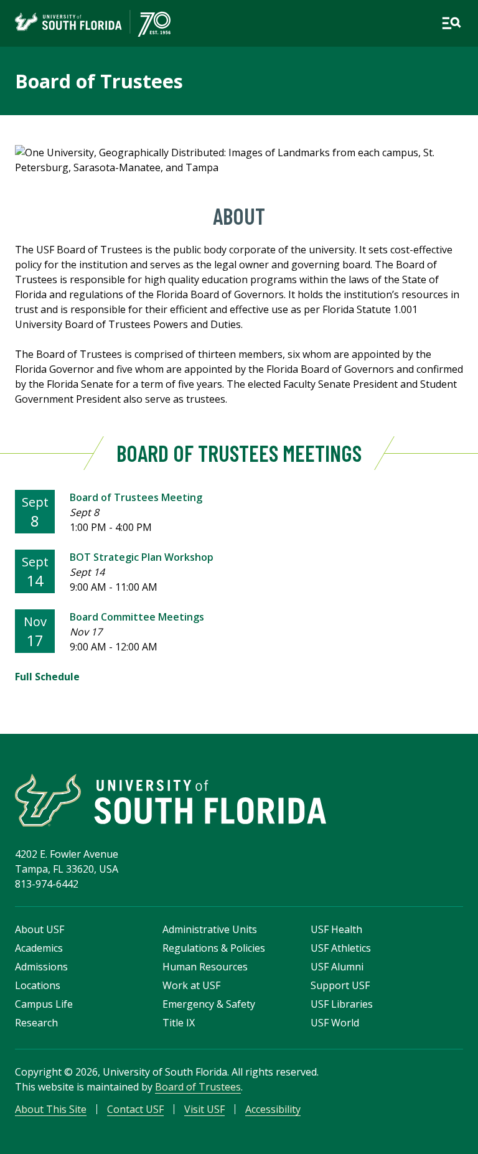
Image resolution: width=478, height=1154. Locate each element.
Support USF (340, 985)
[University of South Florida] (170, 800)
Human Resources (205, 966)
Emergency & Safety (208, 1004)
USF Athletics (341, 948)
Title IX (178, 1023)
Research (36, 1023)
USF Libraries (342, 1004)
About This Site (51, 1109)
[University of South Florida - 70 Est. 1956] (93, 23)
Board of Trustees (99, 81)
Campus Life (44, 1004)
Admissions (41, 966)
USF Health (336, 929)
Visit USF (204, 1109)
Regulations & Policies (213, 948)
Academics (39, 948)
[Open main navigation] (451, 23)
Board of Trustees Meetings (239, 452)
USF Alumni (337, 966)
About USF (39, 929)
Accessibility (273, 1109)
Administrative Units (209, 929)
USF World (335, 1023)
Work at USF (191, 985)
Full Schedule (47, 676)
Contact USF (135, 1109)
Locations (37, 985)
